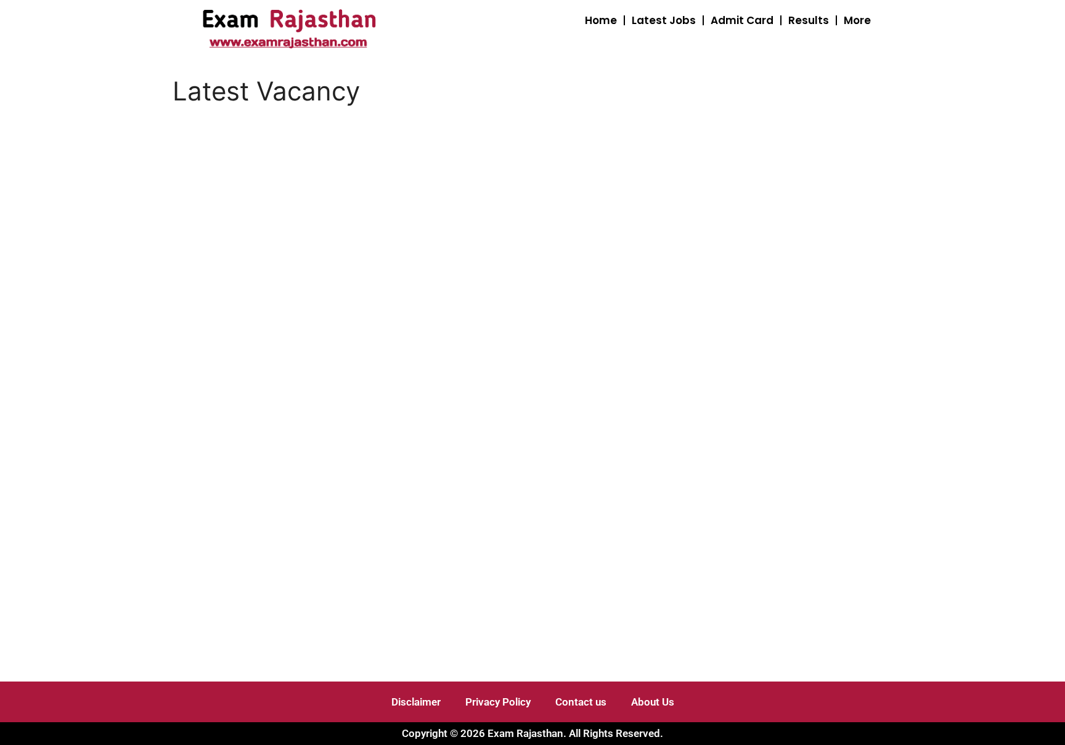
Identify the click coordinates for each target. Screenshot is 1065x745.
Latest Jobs (664, 20)
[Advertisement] (421, 214)
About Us (652, 702)
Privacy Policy (498, 702)
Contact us (580, 702)
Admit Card (742, 20)
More (857, 20)
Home (601, 20)
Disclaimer (416, 702)
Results (808, 20)
